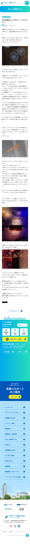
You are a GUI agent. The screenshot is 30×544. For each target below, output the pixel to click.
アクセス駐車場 (24, 333)
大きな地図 (6, 351)
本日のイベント (21, 325)
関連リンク (11, 531)
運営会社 (5, 531)
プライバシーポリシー (22, 531)
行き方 (19, 351)
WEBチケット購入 (16, 339)
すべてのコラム (13, 311)
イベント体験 (15, 333)
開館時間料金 (6, 333)
